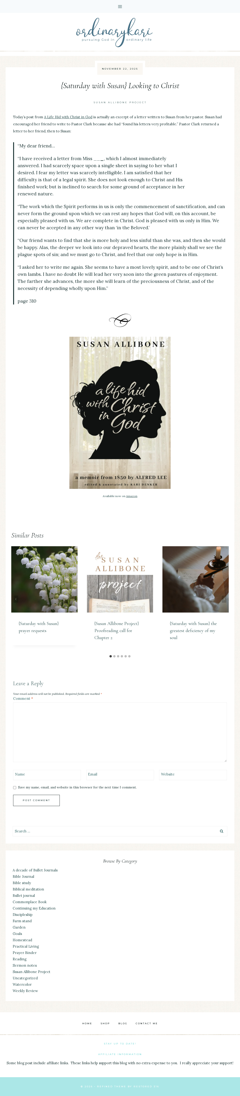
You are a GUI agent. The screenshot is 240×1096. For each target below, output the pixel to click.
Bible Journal (23, 876)
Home (87, 1023)
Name (20, 774)
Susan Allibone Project (120, 102)
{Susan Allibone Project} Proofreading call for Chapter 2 (116, 631)
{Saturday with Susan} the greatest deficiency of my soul (193, 631)
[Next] (224, 599)
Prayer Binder (25, 952)
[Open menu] (120, 6)
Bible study (22, 883)
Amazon (131, 496)
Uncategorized (25, 978)
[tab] (110, 656)
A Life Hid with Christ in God (68, 117)
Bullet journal (24, 895)
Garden (19, 927)
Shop (105, 1023)
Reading (19, 959)
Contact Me (147, 1023)
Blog (123, 1023)
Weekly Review (25, 991)
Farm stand (22, 921)
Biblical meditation (28, 889)
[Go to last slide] (16, 599)
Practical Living (26, 946)
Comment (23, 698)
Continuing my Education (34, 908)
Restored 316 (146, 1086)
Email (92, 774)
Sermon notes (25, 965)
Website (168, 774)
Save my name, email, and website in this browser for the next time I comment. (77, 787)
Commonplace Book (30, 902)
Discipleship (23, 914)
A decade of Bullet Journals (35, 870)
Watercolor (22, 984)
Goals (17, 933)
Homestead (22, 940)
